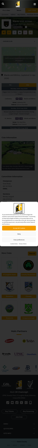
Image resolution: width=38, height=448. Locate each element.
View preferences (19, 240)
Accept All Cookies (19, 228)
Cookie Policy (14, 244)
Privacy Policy (23, 244)
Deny (19, 234)
